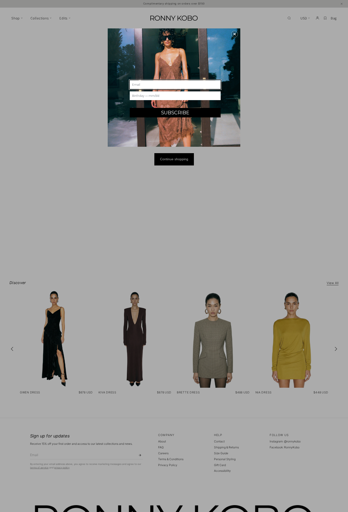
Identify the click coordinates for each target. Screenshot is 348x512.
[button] (234, 34)
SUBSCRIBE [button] (175, 113)
